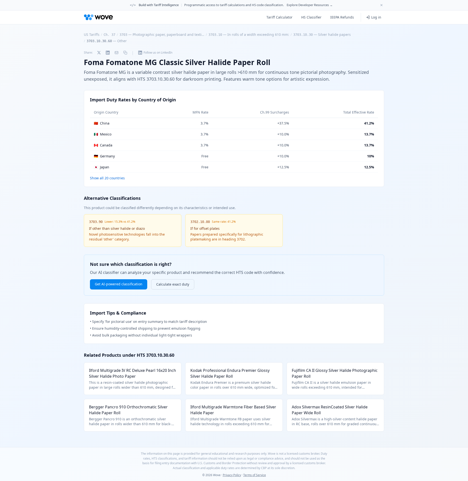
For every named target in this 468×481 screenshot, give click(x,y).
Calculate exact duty (172, 284)
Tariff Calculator (279, 17)
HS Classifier (311, 17)
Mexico (102, 134)
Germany (104, 156)
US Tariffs (91, 34)
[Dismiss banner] (381, 5)
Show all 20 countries (107, 178)
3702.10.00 (200, 222)
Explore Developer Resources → (310, 5)
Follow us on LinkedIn (158, 52)
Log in (376, 17)
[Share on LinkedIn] (107, 52)
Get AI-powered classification (118, 284)
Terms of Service (254, 475)
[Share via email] (116, 52)
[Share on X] (99, 52)
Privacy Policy (232, 475)
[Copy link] (125, 52)
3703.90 (96, 222)
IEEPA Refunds (342, 17)
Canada (103, 145)
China (101, 123)
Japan (101, 167)
